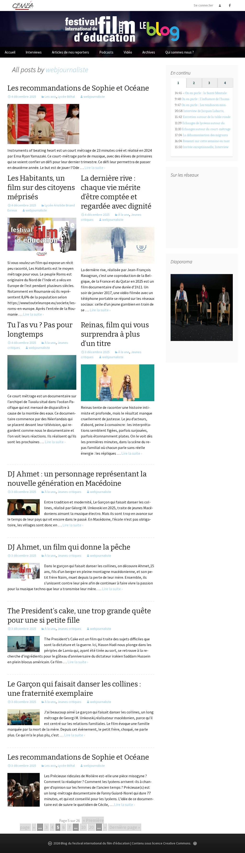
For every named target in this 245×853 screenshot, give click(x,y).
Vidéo (128, 52)
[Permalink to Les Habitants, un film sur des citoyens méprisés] (42, 236)
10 (83, 827)
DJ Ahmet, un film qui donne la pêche (68, 547)
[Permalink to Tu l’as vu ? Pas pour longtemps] (42, 371)
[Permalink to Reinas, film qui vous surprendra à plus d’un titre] (117, 382)
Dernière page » (124, 827)
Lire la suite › (94, 167)
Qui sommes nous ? (179, 52)
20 (91, 827)
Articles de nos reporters (70, 52)
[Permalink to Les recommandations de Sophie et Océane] (43, 123)
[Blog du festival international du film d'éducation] (122, 28)
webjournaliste (67, 69)
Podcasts (106, 52)
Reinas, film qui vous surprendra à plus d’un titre (115, 334)
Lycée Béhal (66, 96)
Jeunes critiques (69, 492)
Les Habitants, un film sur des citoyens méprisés (41, 187)
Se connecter (203, 5)
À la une (123, 214)
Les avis (50, 96)
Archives (148, 52)
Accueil (10, 52)
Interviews (34, 52)
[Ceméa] (23, 5)
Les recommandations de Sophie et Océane (78, 88)
